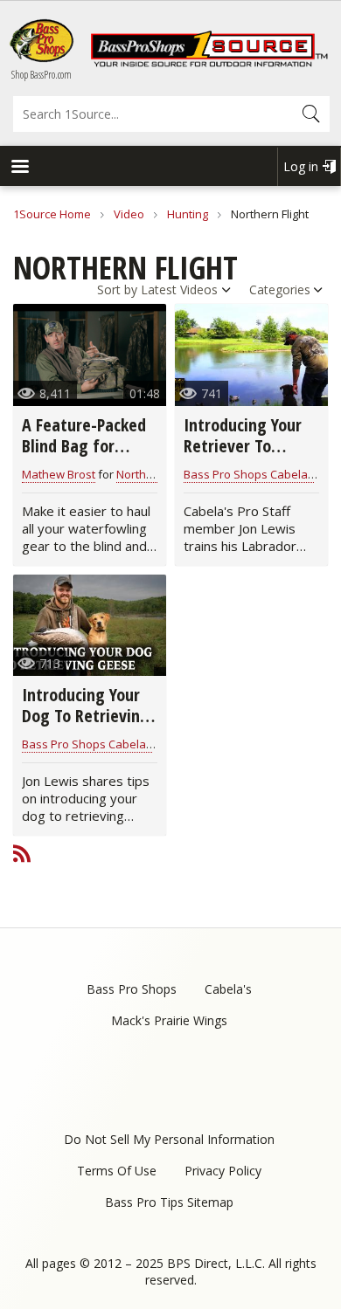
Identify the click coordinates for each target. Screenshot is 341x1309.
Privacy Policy (222, 1170)
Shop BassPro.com (41, 74)
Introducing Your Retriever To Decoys (243, 446)
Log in (300, 166)
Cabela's (228, 989)
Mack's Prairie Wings (169, 1020)
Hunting (187, 214)
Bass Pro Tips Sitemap (169, 1202)
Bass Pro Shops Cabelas (249, 474)
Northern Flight (155, 474)
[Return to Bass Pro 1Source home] (209, 62)
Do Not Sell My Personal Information (169, 1139)
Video (129, 214)
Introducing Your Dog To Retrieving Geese (86, 715)
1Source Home (52, 214)
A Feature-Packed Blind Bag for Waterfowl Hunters (84, 456)
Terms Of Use (117, 1170)
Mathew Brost (58, 474)
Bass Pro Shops (132, 989)
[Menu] (19, 168)
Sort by (117, 289)
